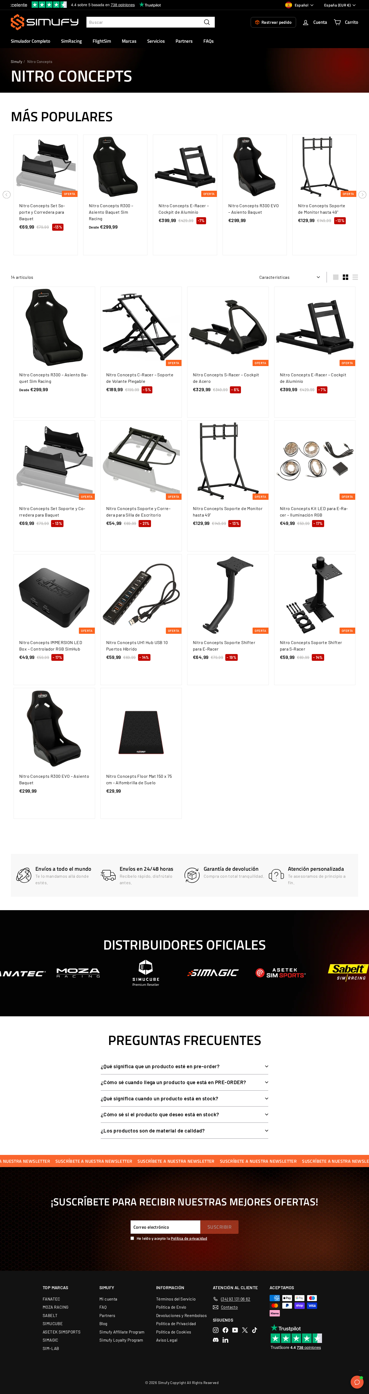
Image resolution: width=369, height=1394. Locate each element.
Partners (184, 41)
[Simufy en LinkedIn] (225, 1340)
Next (362, 195)
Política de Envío (171, 1307)
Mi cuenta (108, 1298)
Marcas (129, 41)
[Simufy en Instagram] (216, 1330)
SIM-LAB (51, 1348)
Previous (7, 195)
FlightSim (102, 41)
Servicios (156, 41)
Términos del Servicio (176, 1298)
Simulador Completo (30, 41)
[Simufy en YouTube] (235, 1330)
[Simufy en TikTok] (254, 1330)
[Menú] (360, 1372)
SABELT (50, 1315)
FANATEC (51, 1298)
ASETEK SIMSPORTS (61, 1331)
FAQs (208, 41)
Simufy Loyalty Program (121, 1340)
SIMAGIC (50, 1340)
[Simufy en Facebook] (225, 1330)
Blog (103, 1323)
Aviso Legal (166, 1340)
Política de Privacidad (176, 1323)
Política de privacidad (189, 1238)
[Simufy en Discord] (216, 1340)
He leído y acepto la (172, 1238)
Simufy (16, 61)
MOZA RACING (55, 1307)
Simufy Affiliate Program (122, 1331)
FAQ (103, 1307)
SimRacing (71, 41)
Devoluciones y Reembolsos (181, 1315)
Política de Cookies (173, 1331)
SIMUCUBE (53, 1323)
